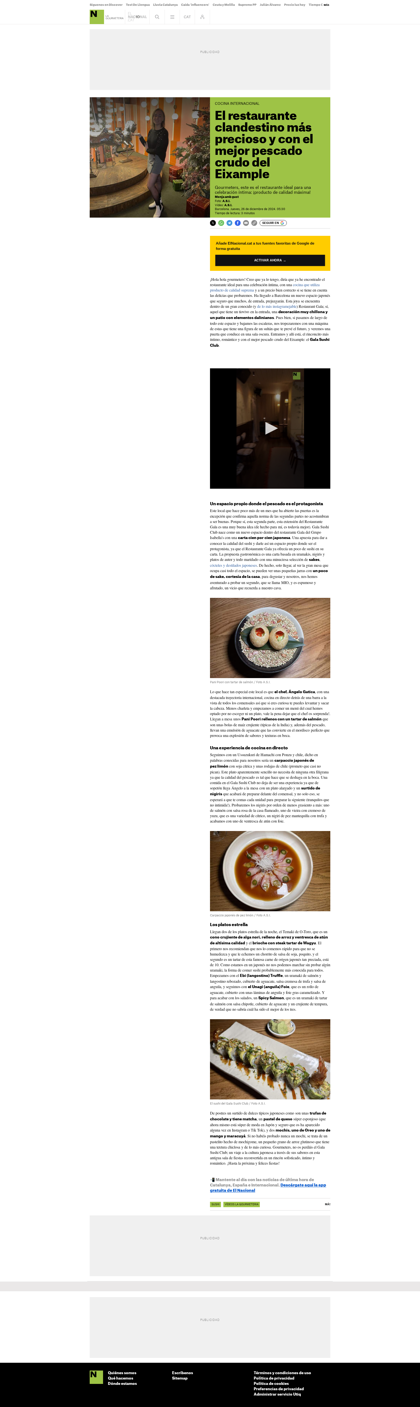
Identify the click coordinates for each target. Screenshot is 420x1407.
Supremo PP (247, 4)
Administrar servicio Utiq (277, 1394)
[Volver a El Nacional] (137, 17)
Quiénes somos (122, 1373)
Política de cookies (271, 1384)
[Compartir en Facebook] (238, 223)
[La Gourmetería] (97, 17)
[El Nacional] (96, 1378)
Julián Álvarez (270, 4)
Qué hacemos (120, 1378)
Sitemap (180, 1378)
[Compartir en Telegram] (229, 223)
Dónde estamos (122, 1384)
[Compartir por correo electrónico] (246, 223)
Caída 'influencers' (195, 4)
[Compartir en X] (213, 223)
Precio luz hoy (294, 4)
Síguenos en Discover (106, 4)
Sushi (215, 1204)
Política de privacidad (274, 1378)
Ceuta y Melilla (224, 4)
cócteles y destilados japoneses (233, 565)
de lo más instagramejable (277, 306)
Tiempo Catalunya (322, 4)
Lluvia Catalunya (165, 4)
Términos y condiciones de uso (282, 1373)
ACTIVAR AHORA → (270, 260)
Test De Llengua (138, 4)
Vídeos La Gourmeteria (241, 1204)
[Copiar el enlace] (254, 223)
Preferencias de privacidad (279, 1389)
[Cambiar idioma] (187, 17)
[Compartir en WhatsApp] (221, 223)
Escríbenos (182, 1373)
